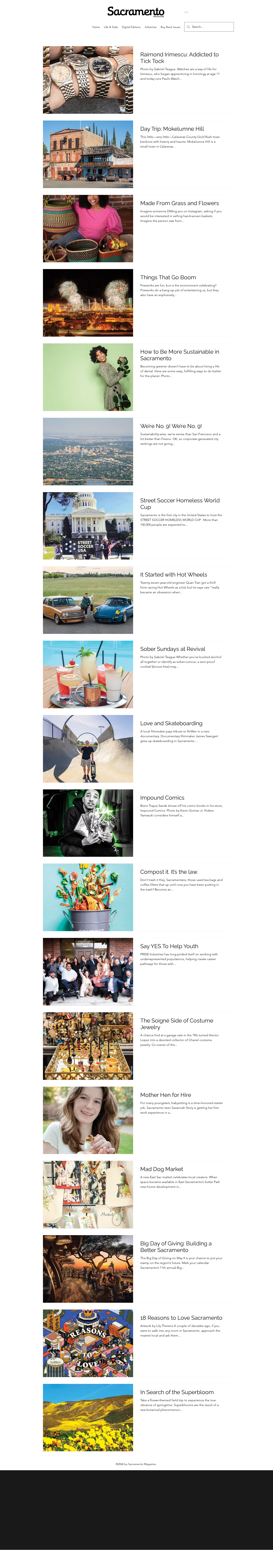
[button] (187, 12)
